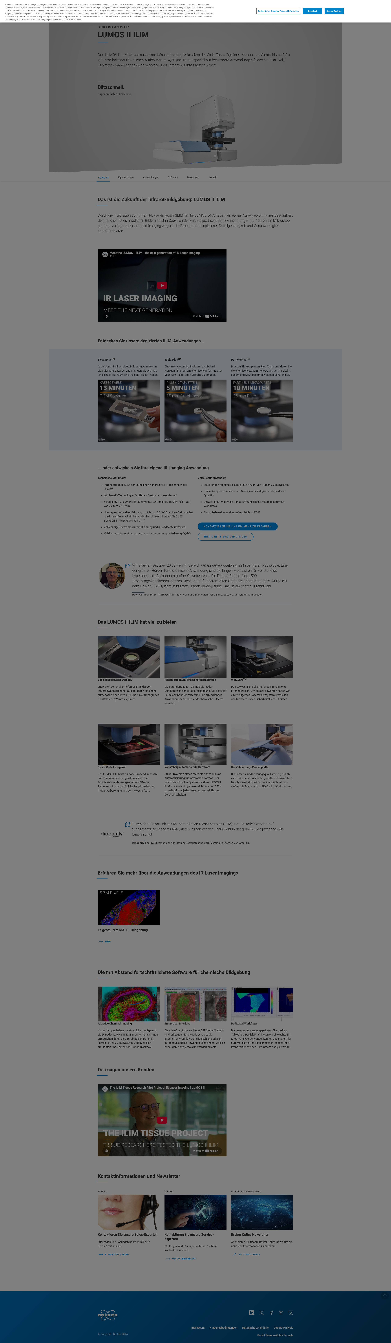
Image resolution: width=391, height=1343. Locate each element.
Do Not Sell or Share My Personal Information (278, 11)
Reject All (312, 11)
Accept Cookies (334, 11)
